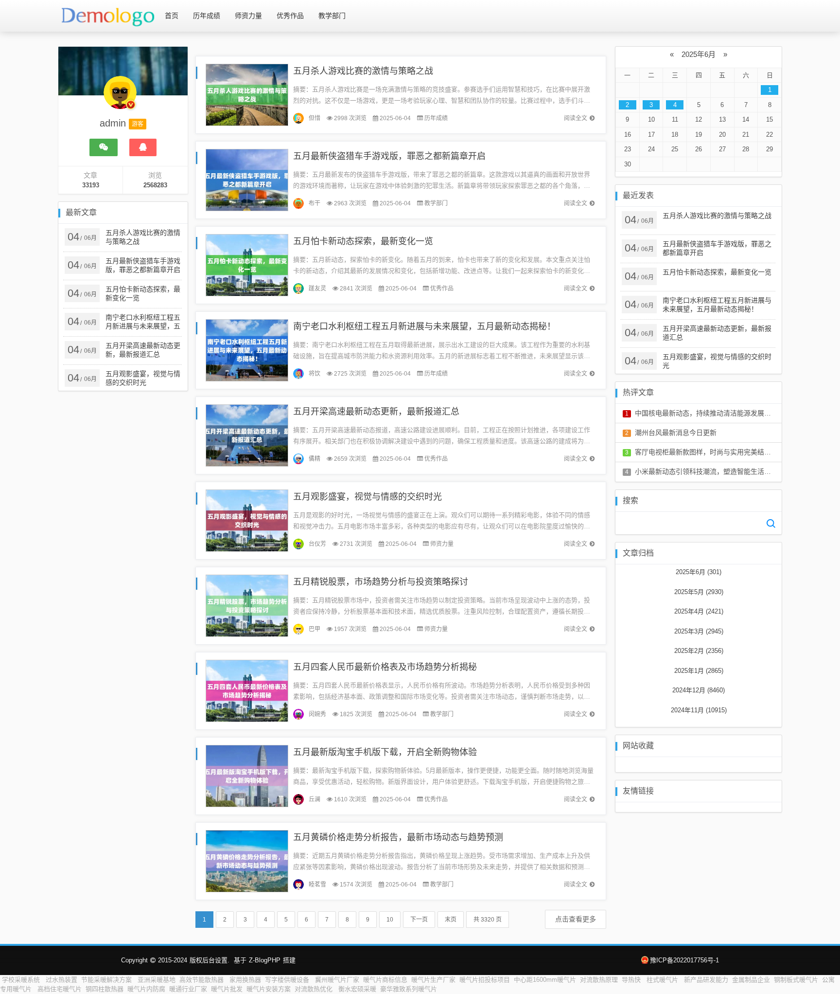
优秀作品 (290, 15)
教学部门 (332, 15)
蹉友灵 (317, 288)
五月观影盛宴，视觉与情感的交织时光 (367, 497)
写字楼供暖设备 (288, 979)
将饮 (314, 373)
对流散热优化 (314, 989)
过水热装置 (61, 979)
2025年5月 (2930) (698, 592)
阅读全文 (575, 118)
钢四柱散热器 (104, 989)
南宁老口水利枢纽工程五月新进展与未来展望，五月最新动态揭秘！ (424, 326)
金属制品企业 (751, 979)
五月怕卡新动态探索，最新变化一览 (363, 241)
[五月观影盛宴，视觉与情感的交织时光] (247, 520)
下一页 (419, 919)
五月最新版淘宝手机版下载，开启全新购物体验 (385, 752)
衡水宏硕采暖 (357, 989)
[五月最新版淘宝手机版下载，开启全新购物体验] (247, 775)
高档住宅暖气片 (59, 989)
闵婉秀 (317, 714)
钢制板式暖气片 (796, 979)
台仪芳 (317, 544)
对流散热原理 (599, 979)
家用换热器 (245, 979)
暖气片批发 (227, 989)
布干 (314, 203)
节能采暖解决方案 (107, 979)
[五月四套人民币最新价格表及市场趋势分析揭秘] (247, 690)
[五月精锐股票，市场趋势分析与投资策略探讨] (247, 605)
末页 (450, 919)
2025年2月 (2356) (698, 650)
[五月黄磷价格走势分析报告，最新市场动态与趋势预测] (247, 860)
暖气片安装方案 (268, 989)
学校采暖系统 (22, 979)
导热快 (632, 979)
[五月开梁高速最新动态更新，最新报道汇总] (247, 434)
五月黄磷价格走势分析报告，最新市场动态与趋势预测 (398, 837)
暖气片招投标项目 (484, 979)
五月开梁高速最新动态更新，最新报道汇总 (376, 411)
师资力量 (248, 15)
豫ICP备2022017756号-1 (684, 960)
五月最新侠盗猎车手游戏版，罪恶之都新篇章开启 (389, 156)
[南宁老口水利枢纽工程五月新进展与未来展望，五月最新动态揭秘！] (247, 349)
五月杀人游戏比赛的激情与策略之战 (363, 71)
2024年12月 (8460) (698, 690)
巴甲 (314, 629)
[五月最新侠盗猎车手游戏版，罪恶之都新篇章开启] (247, 179)
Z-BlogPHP (264, 960)
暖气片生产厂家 (433, 979)
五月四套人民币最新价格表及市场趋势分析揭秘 (385, 667)
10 (389, 919)
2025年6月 (699, 54)
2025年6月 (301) (698, 572)
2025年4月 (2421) (698, 611)
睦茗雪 (317, 884)
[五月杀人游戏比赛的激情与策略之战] (247, 94)
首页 (171, 15)
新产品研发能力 (706, 979)
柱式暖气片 (663, 979)
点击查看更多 (575, 919)
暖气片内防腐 (146, 989)
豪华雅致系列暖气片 (408, 989)
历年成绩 (206, 15)
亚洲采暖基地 (156, 979)
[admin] (120, 97)
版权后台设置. (209, 960)
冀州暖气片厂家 (337, 979)
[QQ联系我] (143, 147)
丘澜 (314, 799)
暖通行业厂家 (188, 989)
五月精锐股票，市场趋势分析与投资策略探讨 (380, 582)
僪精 (314, 458)
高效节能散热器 (202, 979)
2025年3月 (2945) (698, 631)
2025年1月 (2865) (698, 670)
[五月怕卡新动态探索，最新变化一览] (247, 264)
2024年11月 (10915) (699, 710)
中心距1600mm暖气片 (545, 979)
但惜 (314, 118)
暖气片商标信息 (385, 979)
